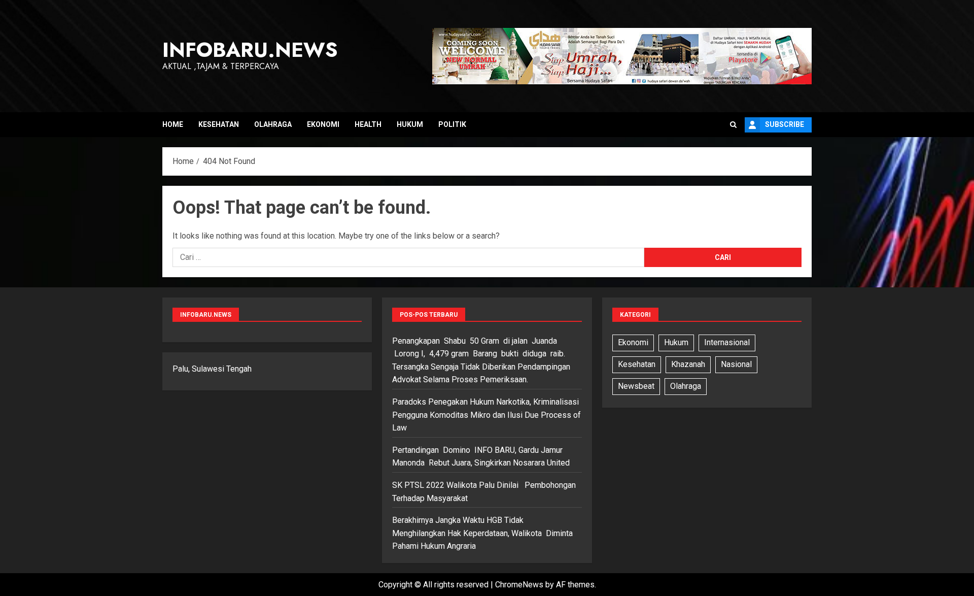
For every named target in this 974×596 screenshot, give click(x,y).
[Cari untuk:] (408, 257)
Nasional (736, 364)
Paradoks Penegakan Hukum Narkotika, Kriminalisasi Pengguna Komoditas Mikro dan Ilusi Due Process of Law (486, 415)
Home (172, 124)
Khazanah (688, 364)
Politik (452, 124)
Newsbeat (636, 386)
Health (368, 124)
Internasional (727, 342)
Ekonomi (323, 124)
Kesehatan (218, 124)
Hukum (410, 124)
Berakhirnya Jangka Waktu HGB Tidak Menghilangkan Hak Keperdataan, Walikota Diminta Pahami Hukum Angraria (482, 533)
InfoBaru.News (250, 49)
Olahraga (273, 124)
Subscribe (784, 124)
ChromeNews (519, 584)
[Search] (733, 125)
